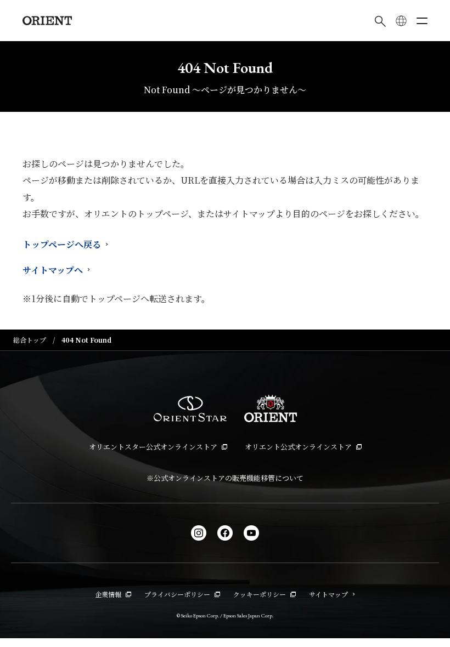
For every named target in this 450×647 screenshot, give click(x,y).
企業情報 (108, 594)
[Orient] (47, 20)
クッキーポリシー (259, 594)
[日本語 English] (401, 20)
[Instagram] (198, 533)
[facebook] (225, 533)
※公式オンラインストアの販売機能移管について (225, 478)
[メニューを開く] (422, 20)
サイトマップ (328, 594)
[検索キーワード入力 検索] (380, 20)
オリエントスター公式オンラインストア (153, 446)
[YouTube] (251, 533)
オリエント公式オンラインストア (298, 446)
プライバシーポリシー (177, 594)
